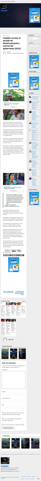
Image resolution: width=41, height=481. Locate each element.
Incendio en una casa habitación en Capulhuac (35, 97)
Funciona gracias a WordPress (6, 477)
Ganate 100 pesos (24, 476)
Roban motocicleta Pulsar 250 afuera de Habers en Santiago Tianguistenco (35, 182)
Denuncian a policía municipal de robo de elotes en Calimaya (35, 125)
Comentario (4, 369)
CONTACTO (33, 478)
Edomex (4, 35)
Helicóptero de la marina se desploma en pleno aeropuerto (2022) (19, 293)
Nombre (4, 391)
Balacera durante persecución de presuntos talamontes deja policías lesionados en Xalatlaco (35, 105)
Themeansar (3, 478)
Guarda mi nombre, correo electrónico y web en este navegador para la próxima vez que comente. (13, 413)
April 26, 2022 (16, 206)
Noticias (8, 35)
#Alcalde (14, 53)
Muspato (4, 10)
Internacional (27, 478)
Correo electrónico (6, 398)
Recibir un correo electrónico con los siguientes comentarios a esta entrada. (11, 419)
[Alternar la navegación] (39, 29)
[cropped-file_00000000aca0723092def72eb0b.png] (13, 94)
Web (3, 404)
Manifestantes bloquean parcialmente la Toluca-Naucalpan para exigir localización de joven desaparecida (35, 135)
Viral (37, 476)
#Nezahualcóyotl (20, 53)
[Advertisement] (13, 64)
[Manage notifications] (38, 479)
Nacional (22, 478)
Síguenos (31, 43)
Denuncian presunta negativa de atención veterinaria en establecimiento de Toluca (35, 154)
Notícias (4, 350)
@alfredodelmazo (11, 197)
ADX (9, 51)
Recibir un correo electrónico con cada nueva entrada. (13, 424)
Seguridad (33, 476)
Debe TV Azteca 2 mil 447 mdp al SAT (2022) (8, 292)
